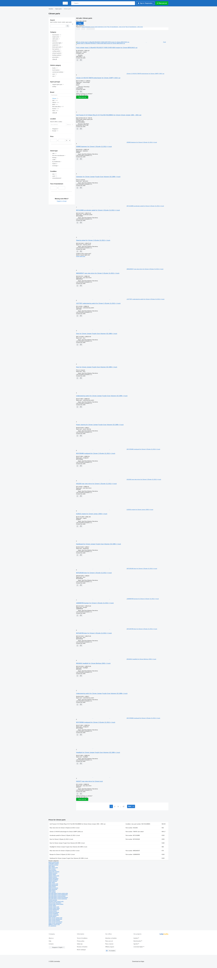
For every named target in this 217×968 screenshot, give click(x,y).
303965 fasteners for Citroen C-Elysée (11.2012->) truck (94, 146)
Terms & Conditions (82, 938)
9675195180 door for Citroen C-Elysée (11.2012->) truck (94, 573)
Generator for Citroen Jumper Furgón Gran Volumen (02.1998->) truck (98, 176)
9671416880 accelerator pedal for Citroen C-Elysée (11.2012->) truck (98, 210)
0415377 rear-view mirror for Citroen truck (89, 781)
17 (123, 806)
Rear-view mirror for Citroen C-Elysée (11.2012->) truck (64, 827)
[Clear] (72, 24)
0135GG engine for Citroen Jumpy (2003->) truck (91, 514)
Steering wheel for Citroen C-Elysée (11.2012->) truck (93, 240)
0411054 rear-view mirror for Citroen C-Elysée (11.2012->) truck (96, 483)
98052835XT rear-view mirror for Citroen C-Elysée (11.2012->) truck (97, 273)
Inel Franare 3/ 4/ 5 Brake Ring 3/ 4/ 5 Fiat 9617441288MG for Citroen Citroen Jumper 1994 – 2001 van (108, 115)
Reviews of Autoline (82, 946)
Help (50, 941)
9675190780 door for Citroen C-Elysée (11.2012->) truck (94, 633)
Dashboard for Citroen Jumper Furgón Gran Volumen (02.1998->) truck (98, 544)
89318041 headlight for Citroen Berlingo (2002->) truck (93, 663)
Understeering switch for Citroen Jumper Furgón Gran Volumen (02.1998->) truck (101, 396)
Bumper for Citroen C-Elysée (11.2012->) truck (62, 854)
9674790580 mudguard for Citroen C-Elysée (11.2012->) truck (95, 722)
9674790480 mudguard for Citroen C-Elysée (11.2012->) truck (95, 453)
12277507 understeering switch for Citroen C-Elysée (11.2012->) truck (98, 303)
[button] (77, 59)
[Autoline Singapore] (55, 3)
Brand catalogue (81, 949)
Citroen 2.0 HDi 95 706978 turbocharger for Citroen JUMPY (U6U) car (98, 78)
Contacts (51, 944)
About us (51, 938)
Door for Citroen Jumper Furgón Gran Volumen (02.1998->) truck (96, 333)
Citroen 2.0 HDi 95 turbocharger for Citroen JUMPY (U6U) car (66, 831)
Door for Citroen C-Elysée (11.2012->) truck (61, 839)
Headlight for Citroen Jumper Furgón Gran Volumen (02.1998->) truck (98, 752)
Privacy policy (80, 941)
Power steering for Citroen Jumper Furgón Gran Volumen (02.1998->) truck (100, 424)
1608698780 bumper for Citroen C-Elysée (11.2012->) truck (95, 603)
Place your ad (82, 97)
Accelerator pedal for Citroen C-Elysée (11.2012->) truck (65, 835)
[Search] (73, 3)
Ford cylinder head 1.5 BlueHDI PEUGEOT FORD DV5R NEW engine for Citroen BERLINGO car (106, 47)
